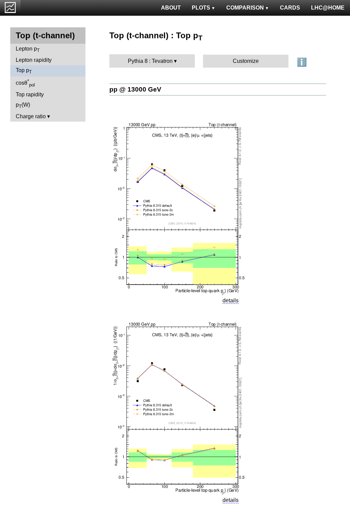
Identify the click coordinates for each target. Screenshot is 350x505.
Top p (24, 70)
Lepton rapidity (34, 60)
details (231, 300)
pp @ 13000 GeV (135, 89)
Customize (246, 61)
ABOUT (171, 8)
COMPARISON (245, 8)
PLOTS (201, 8)
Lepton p (28, 49)
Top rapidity (30, 94)
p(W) (23, 105)
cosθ (25, 83)
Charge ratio (31, 116)
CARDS (290, 8)
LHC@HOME (328, 8)
